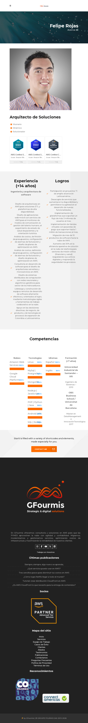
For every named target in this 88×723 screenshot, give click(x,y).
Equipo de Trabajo (41, 642)
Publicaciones (41, 655)
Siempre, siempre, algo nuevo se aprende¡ (44, 564)
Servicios (41, 639)
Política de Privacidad (41, 663)
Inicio (41, 637)
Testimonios (41, 652)
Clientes (41, 647)
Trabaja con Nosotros (46, 552)
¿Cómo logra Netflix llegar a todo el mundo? (44, 577)
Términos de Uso (41, 666)
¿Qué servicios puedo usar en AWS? (44, 569)
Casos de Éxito (41, 645)
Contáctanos (41, 658)
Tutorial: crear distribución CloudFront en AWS (44, 581)
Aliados (41, 650)
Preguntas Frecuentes (41, 660)
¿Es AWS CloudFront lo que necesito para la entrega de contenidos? (44, 585)
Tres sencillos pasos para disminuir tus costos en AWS (44, 573)
